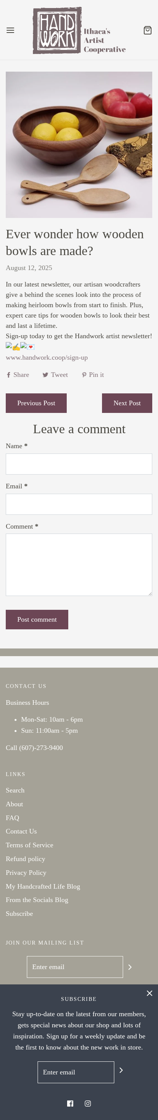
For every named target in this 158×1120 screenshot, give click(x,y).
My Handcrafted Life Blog (43, 886)
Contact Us (21, 831)
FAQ (12, 818)
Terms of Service (29, 845)
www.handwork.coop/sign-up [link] (47, 357)
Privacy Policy (26, 872)
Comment (22, 526)
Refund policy (25, 859)
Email (17, 486)
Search (15, 790)
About (14, 804)
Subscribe (19, 913)
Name (17, 446)
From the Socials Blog (37, 900)
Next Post (127, 403)
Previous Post (36, 403)
